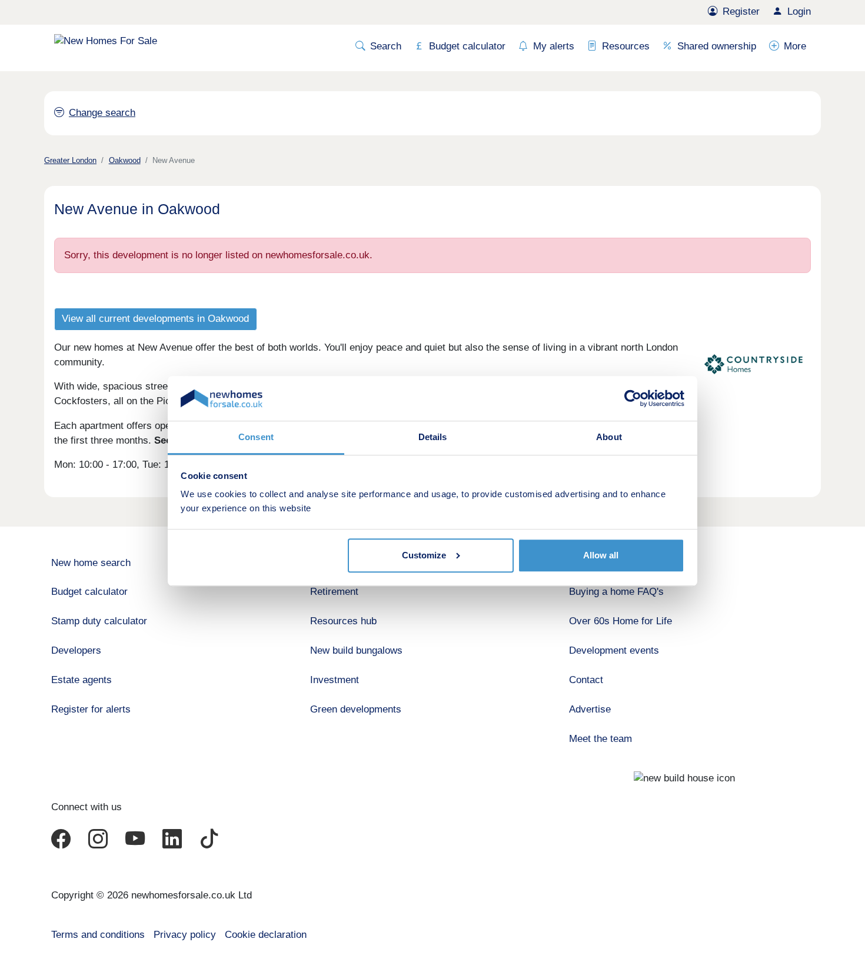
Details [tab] (432, 437)
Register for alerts (91, 709)
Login (799, 11)
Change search (102, 112)
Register (741, 11)
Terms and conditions (98, 934)
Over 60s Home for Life (620, 621)
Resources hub (343, 621)
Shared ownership (716, 46)
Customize (424, 555)
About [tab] (609, 437)
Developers (76, 650)
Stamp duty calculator (99, 621)
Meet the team (600, 738)
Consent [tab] (256, 437)
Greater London (70, 160)
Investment (334, 679)
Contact (586, 679)
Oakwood (125, 160)
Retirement (334, 591)
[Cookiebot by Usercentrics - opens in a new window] (632, 398)
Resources (626, 46)
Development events (614, 650)
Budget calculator (467, 46)
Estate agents (81, 679)
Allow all (600, 555)
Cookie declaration (266, 934)
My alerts (553, 46)
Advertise (590, 709)
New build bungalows (356, 650)
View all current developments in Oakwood (155, 318)
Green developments (355, 709)
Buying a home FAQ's (616, 591)
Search (385, 46)
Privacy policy (185, 934)
